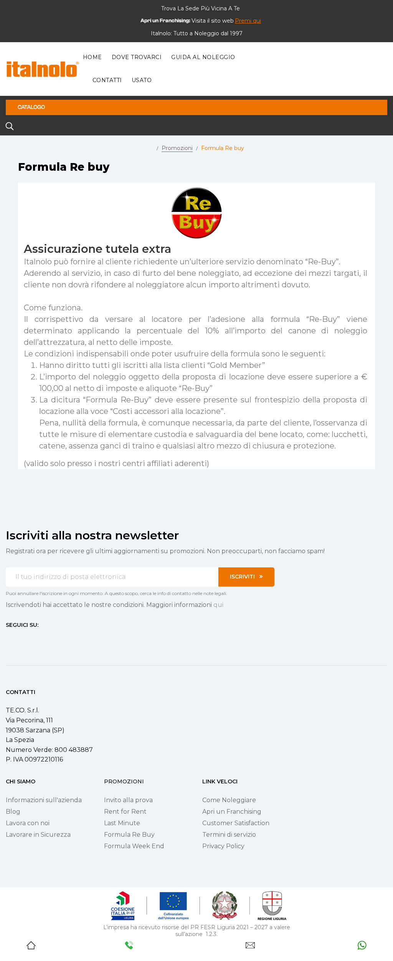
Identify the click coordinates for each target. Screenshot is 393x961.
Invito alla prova (128, 800)
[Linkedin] (50, 639)
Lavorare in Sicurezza (38, 834)
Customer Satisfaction (235, 823)
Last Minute (122, 823)
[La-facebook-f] (9, 639)
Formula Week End (134, 846)
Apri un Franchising (231, 811)
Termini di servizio (229, 834)
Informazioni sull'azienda (44, 800)
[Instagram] (23, 639)
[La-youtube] (36, 639)
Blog (13, 811)
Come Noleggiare (229, 800)
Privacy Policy (223, 846)
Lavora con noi (28, 823)
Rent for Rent (125, 811)
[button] (248, 20)
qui (218, 604)
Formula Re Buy (129, 834)
